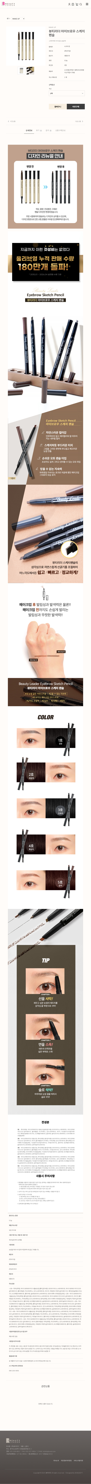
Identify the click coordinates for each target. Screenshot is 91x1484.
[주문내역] (73, 4)
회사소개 (56, 1460)
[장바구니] (77, 4)
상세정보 (29, 130)
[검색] (81, 4)
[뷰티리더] (8, 4)
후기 (38, 130)
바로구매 (75, 106)
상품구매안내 (60, 130)
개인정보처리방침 (66, 1460)
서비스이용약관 (78, 1460)
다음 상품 (78, 121)
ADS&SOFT (79, 1473)
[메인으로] (7, 18)
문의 (48, 130)
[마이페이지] (69, 4)
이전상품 (12, 121)
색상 (50, 89)
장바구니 (57, 106)
